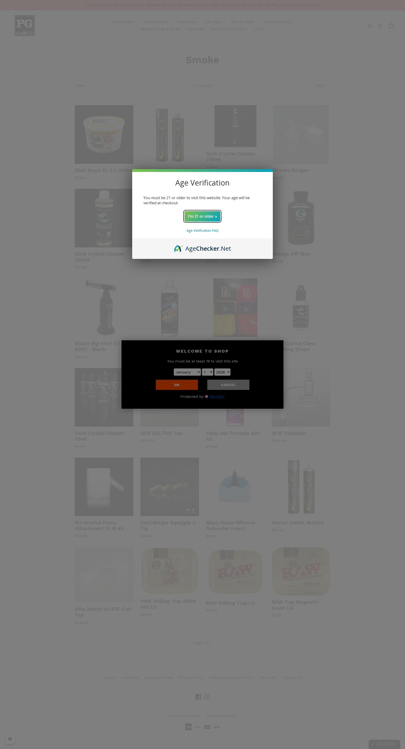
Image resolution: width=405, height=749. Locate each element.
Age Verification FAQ (202, 230)
